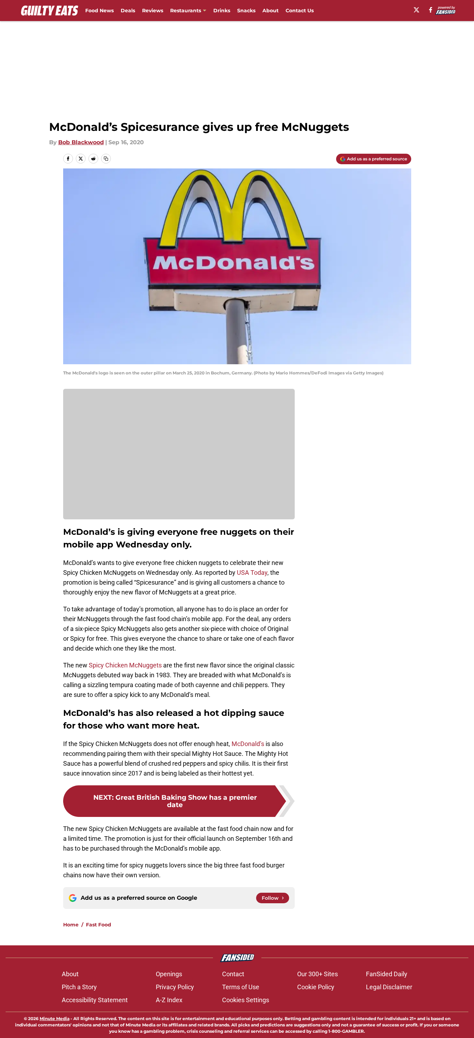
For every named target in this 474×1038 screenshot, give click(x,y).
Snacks (246, 10)
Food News (99, 10)
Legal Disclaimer (389, 987)
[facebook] (430, 10)
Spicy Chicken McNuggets (125, 665)
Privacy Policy (175, 987)
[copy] (106, 159)
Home (71, 924)
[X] (416, 10)
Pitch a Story (79, 987)
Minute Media (54, 1018)
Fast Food (98, 924)
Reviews (152, 10)
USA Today (252, 572)
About (270, 10)
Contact (233, 974)
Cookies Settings (245, 1000)
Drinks (221, 10)
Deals (128, 10)
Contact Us (300, 10)
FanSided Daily (386, 974)
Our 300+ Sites (317, 974)
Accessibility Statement (95, 1000)
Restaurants (185, 10)
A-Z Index (169, 1000)
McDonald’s (248, 743)
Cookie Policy (315, 987)
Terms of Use (240, 987)
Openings (169, 974)
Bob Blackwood (81, 142)
